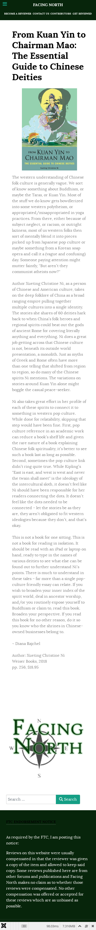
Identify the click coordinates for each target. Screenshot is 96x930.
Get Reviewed (82, 13)
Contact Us (41, 13)
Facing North (48, 4)
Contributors (60, 13)
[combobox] (31, 799)
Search (70, 799)
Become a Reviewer (17, 13)
